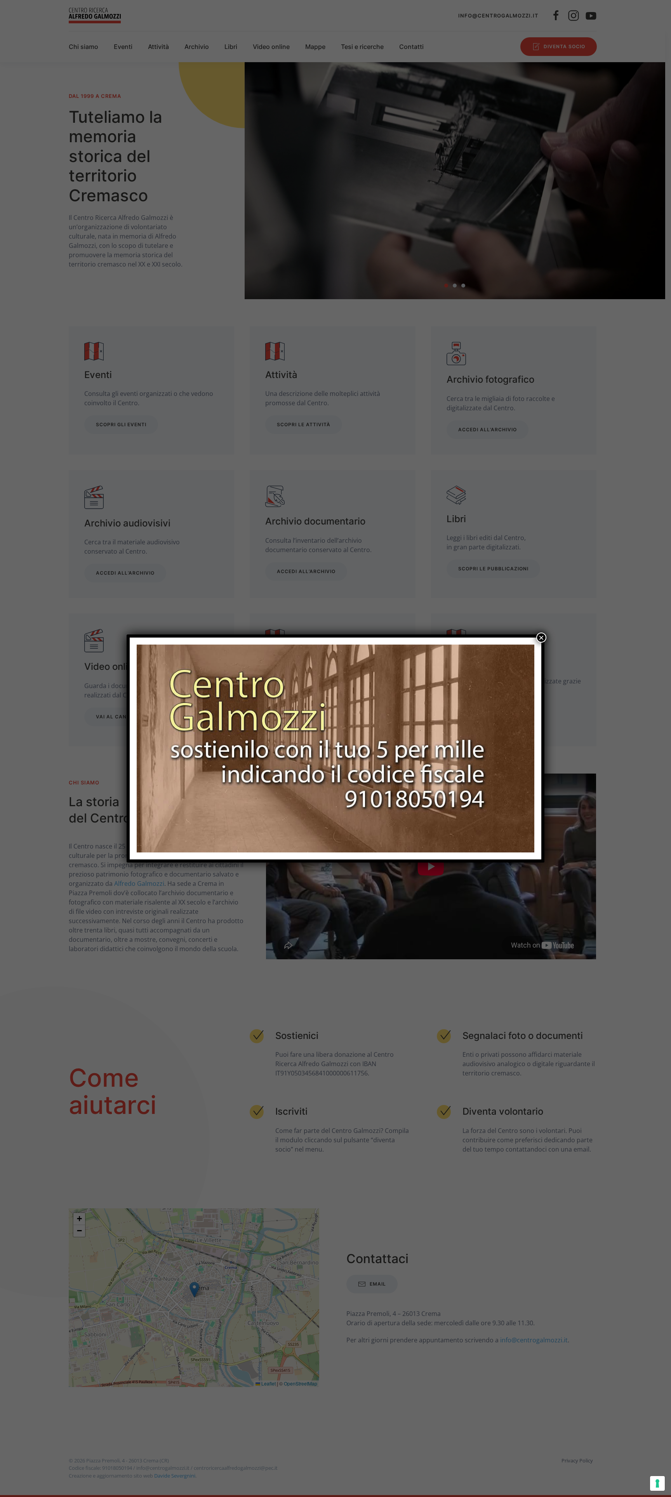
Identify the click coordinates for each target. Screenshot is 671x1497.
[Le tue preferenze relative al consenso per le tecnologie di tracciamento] (657, 1483)
